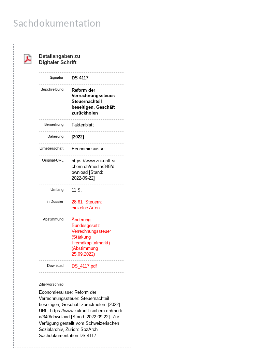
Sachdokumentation (57, 24)
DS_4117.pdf (84, 266)
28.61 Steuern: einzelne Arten (87, 204)
